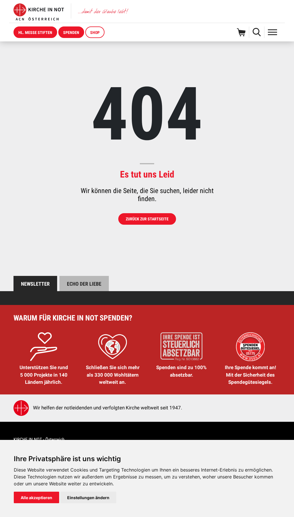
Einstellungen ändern (88, 497)
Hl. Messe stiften (35, 32)
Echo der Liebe (84, 284)
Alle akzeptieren (36, 497)
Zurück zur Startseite (147, 219)
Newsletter (35, 284)
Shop (95, 32)
